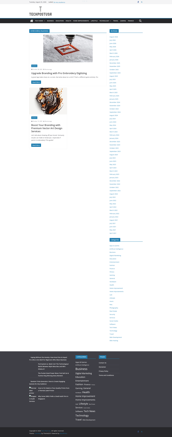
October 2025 (114, 70)
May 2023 (113, 164)
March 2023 (113, 171)
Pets (111, 305)
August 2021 (114, 220)
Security (112, 314)
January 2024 (114, 138)
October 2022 (114, 187)
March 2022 (113, 210)
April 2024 (113, 128)
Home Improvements (81, 21)
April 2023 (113, 168)
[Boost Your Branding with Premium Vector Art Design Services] (48, 101)
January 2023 (114, 177)
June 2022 (113, 200)
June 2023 (113, 161)
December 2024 (115, 102)
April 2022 (113, 207)
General (112, 278)
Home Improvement (116, 288)
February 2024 (114, 135)
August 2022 (114, 194)
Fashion (112, 265)
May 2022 (113, 204)
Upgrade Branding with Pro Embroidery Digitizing (59, 73)
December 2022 (115, 181)
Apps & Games (114, 246)
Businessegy (48, 69)
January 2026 (114, 60)
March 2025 (113, 92)
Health (68, 21)
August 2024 (114, 115)
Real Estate (113, 311)
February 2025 (114, 96)
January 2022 (114, 217)
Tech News (39, 21)
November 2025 (115, 66)
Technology (104, 21)
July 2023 (113, 158)
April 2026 (113, 50)
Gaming (123, 21)
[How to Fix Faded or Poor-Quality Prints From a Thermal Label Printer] (33, 390)
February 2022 (114, 213)
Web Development (116, 337)
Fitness (112, 272)
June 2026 (113, 43)
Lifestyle (94, 21)
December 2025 (115, 63)
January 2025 (114, 99)
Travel (115, 21)
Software (112, 324)
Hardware (113, 282)
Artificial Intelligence (116, 249)
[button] (44, 20)
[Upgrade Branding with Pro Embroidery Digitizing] (68, 49)
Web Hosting (114, 341)
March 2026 (113, 53)
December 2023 (115, 141)
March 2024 (113, 132)
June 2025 (113, 83)
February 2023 (114, 174)
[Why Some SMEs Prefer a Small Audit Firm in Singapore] (33, 398)
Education (60, 21)
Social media (114, 321)
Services (112, 318)
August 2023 (114, 155)
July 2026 (113, 40)
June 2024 (113, 122)
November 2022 (115, 184)
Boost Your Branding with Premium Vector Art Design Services (46, 128)
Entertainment (114, 262)
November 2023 (115, 145)
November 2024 (115, 105)
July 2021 (113, 223)
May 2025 (113, 86)
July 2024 (113, 119)
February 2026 (114, 56)
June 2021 (113, 227)
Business (50, 21)
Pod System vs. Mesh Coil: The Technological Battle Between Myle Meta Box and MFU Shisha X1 (53, 366)
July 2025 (113, 79)
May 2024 (113, 125)
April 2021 (113, 233)
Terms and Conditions (106, 375)
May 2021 (113, 230)
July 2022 (113, 197)
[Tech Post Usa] (31, 20)
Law (111, 295)
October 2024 (114, 109)
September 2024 (115, 112)
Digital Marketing (115, 255)
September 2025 (115, 73)
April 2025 (113, 89)
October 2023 (114, 148)
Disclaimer (102, 367)
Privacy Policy (103, 371)
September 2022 (115, 191)
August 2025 (114, 76)
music (112, 301)
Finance (131, 21)
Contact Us (102, 363)
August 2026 (114, 37)
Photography (114, 308)
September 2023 (115, 151)
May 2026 (113, 47)
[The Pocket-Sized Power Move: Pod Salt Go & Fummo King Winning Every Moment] (33, 375)
